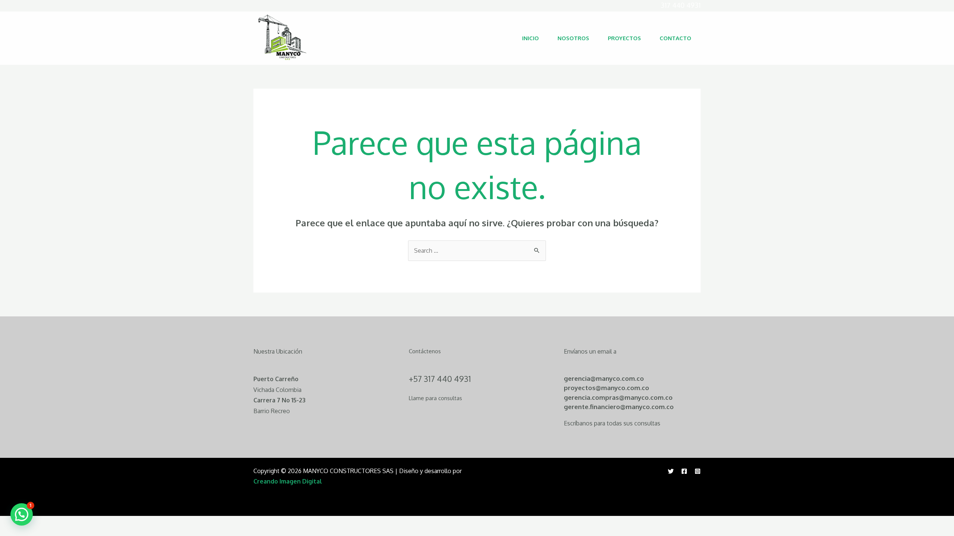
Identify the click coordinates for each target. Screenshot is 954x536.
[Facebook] (684, 471)
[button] (21, 514)
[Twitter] (671, 471)
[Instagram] (698, 471)
